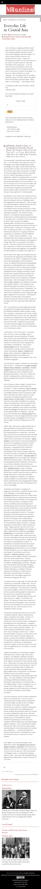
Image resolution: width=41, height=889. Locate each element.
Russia (18, 37)
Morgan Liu (7, 355)
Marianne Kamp (9, 368)
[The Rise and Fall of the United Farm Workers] (16, 847)
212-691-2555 (21, 886)
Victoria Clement (9, 458)
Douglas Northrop (31, 365)
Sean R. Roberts (19, 529)
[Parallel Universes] (16, 799)
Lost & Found (7, 824)
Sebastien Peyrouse (18, 554)
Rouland (29, 414)
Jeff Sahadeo (10, 146)
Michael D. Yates (7, 836)
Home (5, 20)
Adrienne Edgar (8, 347)
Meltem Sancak (8, 399)
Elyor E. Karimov (15, 282)
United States (24, 37)
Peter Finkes (20, 399)
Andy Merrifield (6, 788)
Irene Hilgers (8, 35)
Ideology (6, 37)
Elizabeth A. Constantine (21, 368)
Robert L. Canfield (23, 351)
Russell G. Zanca (22, 146)
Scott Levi (27, 307)
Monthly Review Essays (10, 779)
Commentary (6, 39)
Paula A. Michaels (31, 388)
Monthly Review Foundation (20, 880)
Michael (24, 414)
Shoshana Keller (29, 455)
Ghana (13, 37)
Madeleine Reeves (13, 468)
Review (13, 39)
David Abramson (9, 548)
